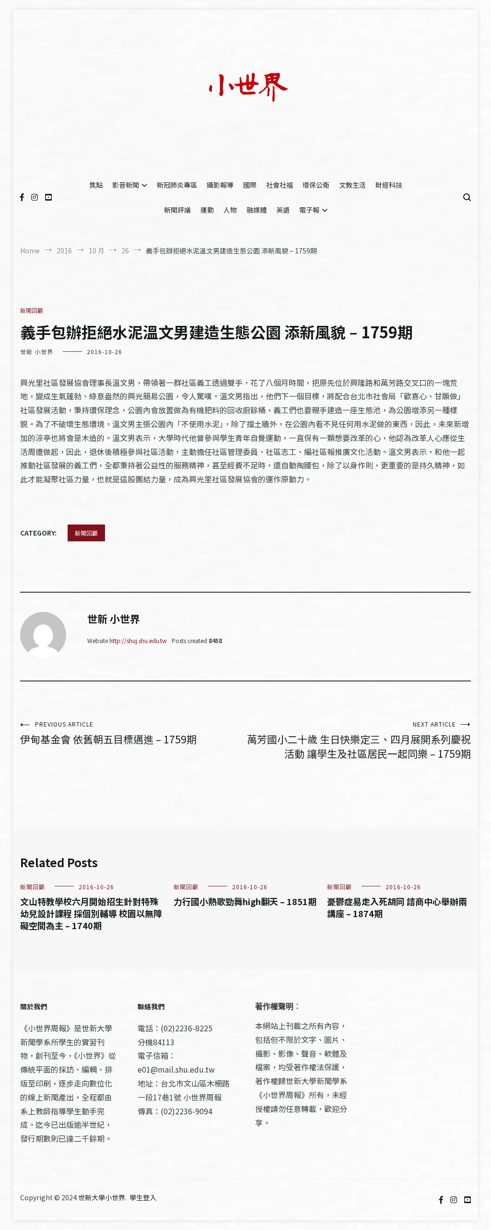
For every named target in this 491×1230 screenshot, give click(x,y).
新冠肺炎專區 (177, 185)
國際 (250, 185)
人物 (230, 210)
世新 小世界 (36, 351)
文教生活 (352, 185)
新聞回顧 (31, 310)
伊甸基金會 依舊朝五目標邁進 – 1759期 (108, 733)
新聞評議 (177, 210)
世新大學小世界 (101, 1197)
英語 (283, 210)
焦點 (96, 185)
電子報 (309, 210)
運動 (207, 210)
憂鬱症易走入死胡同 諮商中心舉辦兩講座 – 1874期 (397, 907)
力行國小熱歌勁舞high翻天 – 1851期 (245, 901)
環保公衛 (316, 185)
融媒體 (256, 210)
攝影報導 (220, 185)
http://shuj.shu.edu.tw (138, 640)
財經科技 (388, 185)
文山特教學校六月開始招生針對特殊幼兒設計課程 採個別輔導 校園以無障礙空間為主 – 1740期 (91, 913)
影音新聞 (125, 185)
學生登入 (142, 1197)
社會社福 (279, 185)
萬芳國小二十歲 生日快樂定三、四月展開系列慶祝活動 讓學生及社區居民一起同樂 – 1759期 (359, 740)
